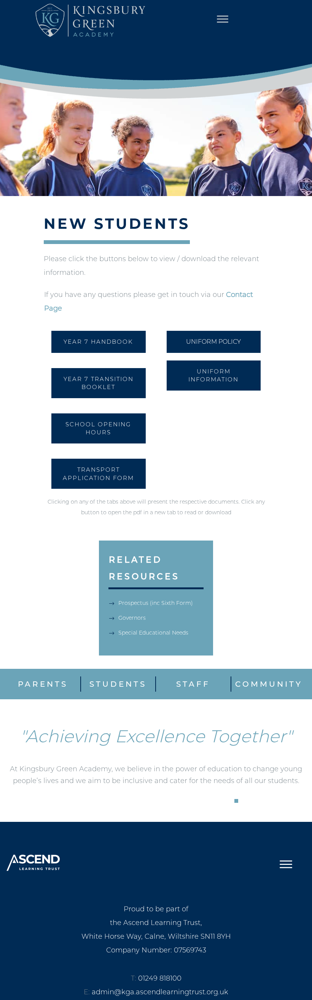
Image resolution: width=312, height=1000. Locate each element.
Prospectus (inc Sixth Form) (155, 603)
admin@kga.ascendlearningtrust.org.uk (160, 992)
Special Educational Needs (153, 632)
